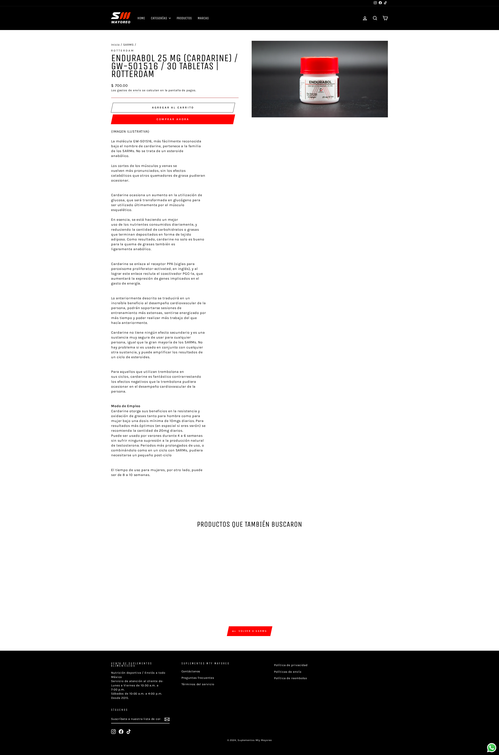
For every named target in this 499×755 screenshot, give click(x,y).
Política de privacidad (291, 665)
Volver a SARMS (252, 631)
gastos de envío (129, 90)
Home (141, 18)
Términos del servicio (197, 684)
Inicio (115, 44)
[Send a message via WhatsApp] (491, 747)
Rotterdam (122, 50)
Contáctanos (190, 671)
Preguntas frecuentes (197, 678)
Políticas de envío (287, 671)
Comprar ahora (173, 119)
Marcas (203, 18)
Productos (184, 18)
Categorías (159, 18)
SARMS (128, 44)
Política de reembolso (290, 678)
